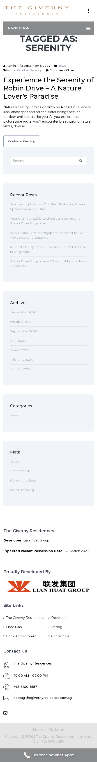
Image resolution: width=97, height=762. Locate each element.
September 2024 (23, 331)
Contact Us (60, 636)
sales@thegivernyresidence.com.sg (43, 698)
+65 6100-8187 (25, 687)
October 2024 (21, 322)
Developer (59, 618)
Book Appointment (21, 636)
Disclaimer (56, 730)
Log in (15, 461)
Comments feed (23, 480)
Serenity (36, 70)
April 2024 (18, 341)
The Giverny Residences (25, 618)
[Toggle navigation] (88, 10)
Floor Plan (14, 627)
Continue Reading (21, 141)
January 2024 (20, 369)
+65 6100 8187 (53, 741)
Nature (11, 70)
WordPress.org (22, 490)
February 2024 (21, 360)
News (62, 65)
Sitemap (39, 730)
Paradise (23, 70)
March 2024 (19, 350)
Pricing (56, 627)
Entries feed (19, 471)
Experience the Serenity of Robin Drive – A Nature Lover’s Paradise (48, 88)
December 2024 (23, 312)
